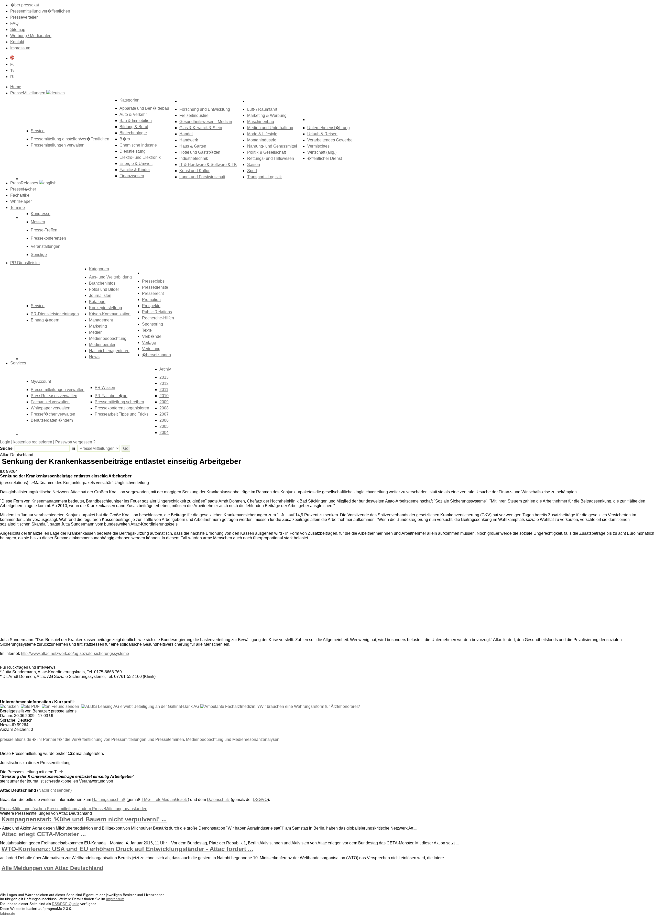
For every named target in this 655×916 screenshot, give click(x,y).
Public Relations (157, 312)
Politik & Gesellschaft (266, 152)
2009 (164, 402)
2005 (164, 426)
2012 (164, 383)
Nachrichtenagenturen (109, 351)
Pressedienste (155, 287)
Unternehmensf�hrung (328, 128)
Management (101, 320)
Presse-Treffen (44, 230)
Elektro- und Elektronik (140, 157)
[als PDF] (30, 706)
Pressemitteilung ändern (69, 809)
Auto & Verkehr (133, 114)
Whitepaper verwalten (50, 408)
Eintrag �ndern (45, 320)
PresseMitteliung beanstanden (119, 809)
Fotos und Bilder (104, 289)
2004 (164, 432)
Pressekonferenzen (48, 238)
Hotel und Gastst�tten (199, 152)
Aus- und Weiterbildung (110, 277)
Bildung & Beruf (133, 127)
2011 (163, 389)
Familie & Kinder (134, 169)
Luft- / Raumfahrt (262, 109)
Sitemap (17, 29)
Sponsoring (152, 324)
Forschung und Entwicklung (204, 109)
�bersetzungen (156, 355)
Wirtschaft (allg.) (321, 152)
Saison (253, 164)
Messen (38, 222)
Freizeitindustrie (194, 115)
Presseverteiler (24, 17)
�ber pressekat (24, 5)
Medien (96, 332)
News (94, 357)
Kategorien (129, 100)
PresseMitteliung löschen (23, 809)
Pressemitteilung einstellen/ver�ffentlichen (70, 139)
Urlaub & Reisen (322, 134)
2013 (164, 377)
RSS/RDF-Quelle (65, 904)
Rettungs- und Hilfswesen (270, 158)
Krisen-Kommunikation (109, 314)
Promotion (151, 299)
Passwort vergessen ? (75, 442)
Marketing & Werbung (267, 115)
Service (38, 306)
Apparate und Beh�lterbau (144, 108)
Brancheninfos (102, 283)
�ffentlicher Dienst (324, 158)
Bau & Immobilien (135, 120)
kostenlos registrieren (32, 442)
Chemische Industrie (138, 145)
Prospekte (151, 306)
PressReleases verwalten (54, 396)
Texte (147, 330)
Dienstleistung (132, 151)
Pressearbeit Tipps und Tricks (121, 414)
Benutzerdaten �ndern (52, 420)
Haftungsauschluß (108, 799)
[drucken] (9, 706)
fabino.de (7, 913)
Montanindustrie (261, 140)
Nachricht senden (54, 790)
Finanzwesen (131, 176)
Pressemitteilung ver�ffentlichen (40, 11)
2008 (164, 408)
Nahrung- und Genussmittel (272, 146)
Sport (252, 171)
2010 (164, 396)
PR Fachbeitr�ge (111, 396)
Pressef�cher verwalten (53, 414)
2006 (164, 420)
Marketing (98, 326)
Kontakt (17, 42)
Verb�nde (151, 336)
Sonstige (39, 254)
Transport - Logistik (264, 177)
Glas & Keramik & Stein (200, 128)
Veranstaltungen (45, 246)
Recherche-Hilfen (158, 318)
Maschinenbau (260, 121)
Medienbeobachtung (107, 338)
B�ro (124, 139)
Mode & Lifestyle (262, 134)
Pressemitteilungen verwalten (57, 145)
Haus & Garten (192, 146)
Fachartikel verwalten (50, 402)
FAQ (14, 23)
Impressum (20, 48)
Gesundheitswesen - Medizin (205, 121)
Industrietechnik (193, 158)
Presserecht (153, 293)
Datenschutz (218, 799)
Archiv (165, 369)
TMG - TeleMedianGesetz (164, 799)
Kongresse (40, 213)
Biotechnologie (133, 133)
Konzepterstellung (105, 308)
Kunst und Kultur (194, 171)
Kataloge (97, 301)
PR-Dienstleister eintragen (55, 314)
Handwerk (188, 140)
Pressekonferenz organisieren (122, 408)
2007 (164, 414)
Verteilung (151, 349)
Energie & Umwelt (135, 163)
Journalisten (100, 295)
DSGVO (260, 799)
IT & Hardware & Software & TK (208, 164)
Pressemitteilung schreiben (119, 402)
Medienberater (102, 344)
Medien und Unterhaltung (270, 128)
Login (5, 442)
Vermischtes (318, 146)
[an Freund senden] (60, 706)
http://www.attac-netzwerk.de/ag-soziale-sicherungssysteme (75, 653)
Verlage (149, 342)
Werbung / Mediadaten (30, 35)
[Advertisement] (77, 590)
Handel (186, 134)
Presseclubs (153, 281)
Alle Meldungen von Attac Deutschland (52, 868)
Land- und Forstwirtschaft (202, 177)
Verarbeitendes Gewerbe (330, 140)
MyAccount (41, 381)
